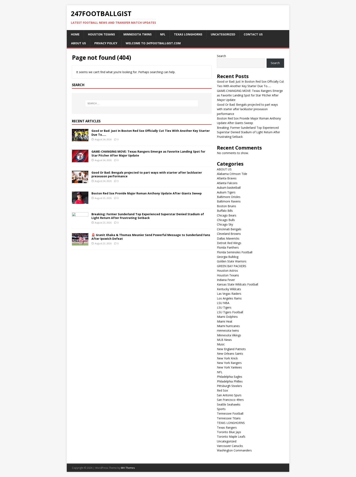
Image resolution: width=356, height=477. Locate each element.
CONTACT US (253, 34)
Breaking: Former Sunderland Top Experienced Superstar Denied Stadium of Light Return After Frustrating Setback (147, 216)
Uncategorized (223, 34)
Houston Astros (227, 270)
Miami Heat (224, 321)
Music (221, 344)
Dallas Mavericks (228, 238)
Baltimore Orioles (228, 197)
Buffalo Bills (225, 211)
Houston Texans (101, 34)
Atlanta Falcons (227, 183)
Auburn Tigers (226, 192)
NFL (162, 34)
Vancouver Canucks (230, 446)
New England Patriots (231, 349)
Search (221, 56)
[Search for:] (142, 103)
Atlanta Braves (227, 178)
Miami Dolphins (227, 317)
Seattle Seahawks (228, 404)
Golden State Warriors (231, 261)
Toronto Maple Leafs (231, 436)
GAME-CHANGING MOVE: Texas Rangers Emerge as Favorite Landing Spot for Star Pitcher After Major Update (148, 153)
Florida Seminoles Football (234, 252)
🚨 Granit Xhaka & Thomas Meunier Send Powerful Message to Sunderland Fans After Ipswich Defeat (150, 237)
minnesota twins (137, 34)
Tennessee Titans (229, 418)
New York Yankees (229, 367)
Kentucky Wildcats (229, 289)
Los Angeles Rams (229, 298)
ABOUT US (78, 43)
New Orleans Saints (230, 353)
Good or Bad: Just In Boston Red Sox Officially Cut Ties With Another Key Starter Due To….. (150, 132)
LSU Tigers (224, 307)
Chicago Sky (225, 224)
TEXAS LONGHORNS (188, 34)
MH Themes (128, 468)
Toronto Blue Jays (229, 432)
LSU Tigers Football (230, 312)
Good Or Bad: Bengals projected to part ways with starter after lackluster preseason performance (146, 174)
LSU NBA (223, 303)
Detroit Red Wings (229, 243)
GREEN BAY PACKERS (231, 266)
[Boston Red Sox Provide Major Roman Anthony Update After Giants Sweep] (80, 201)
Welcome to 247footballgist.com (153, 43)
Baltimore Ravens (229, 201)
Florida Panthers (228, 247)
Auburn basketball (229, 187)
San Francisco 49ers (230, 400)
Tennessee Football (230, 413)
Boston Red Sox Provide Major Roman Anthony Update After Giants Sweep (146, 193)
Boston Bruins (226, 206)
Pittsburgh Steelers (229, 386)
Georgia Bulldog (227, 257)
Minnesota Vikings (229, 335)
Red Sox (222, 390)
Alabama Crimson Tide (232, 174)
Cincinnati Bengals (229, 229)
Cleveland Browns (229, 234)
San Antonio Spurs (229, 395)
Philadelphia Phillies (230, 381)
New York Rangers (229, 363)
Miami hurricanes (228, 326)
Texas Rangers (227, 427)
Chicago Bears (226, 215)
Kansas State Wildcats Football (237, 284)
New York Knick (227, 358)
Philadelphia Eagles (229, 377)
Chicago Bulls (226, 220)
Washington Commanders (234, 450)
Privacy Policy (105, 43)
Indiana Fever (226, 280)
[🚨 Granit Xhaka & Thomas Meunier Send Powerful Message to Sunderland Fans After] (80, 243)
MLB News (224, 340)
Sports (221, 409)
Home (75, 34)
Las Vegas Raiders (229, 294)
